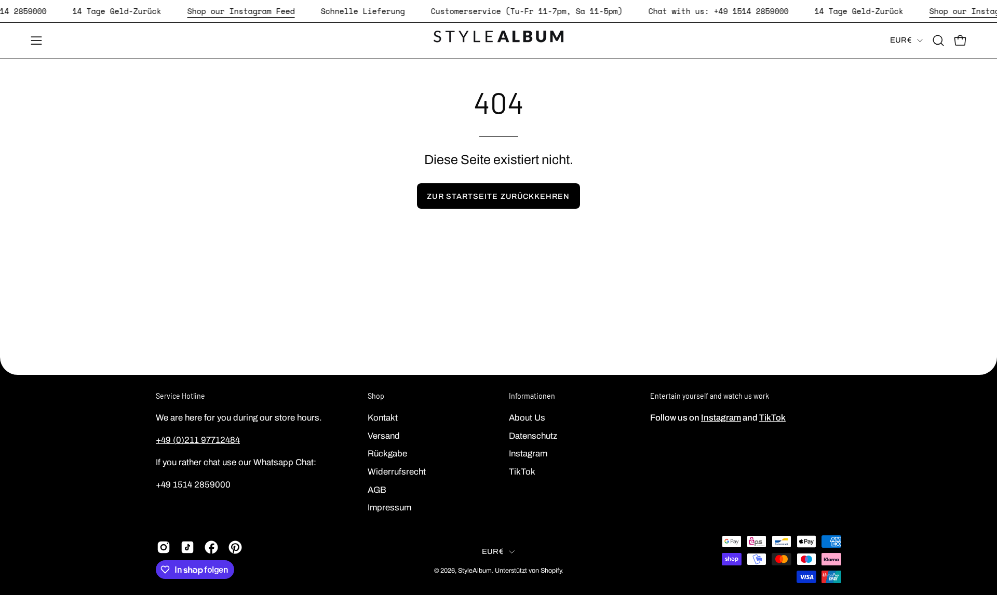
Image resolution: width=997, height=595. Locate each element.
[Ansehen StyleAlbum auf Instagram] (163, 547)
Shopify (551, 570)
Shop (376, 395)
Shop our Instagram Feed (241, 11)
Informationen (532, 395)
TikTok (522, 471)
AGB (377, 489)
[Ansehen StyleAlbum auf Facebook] (211, 547)
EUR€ (901, 40)
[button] (938, 40)
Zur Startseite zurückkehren (498, 196)
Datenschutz (533, 435)
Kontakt (383, 418)
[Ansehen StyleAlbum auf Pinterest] (235, 547)
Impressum (389, 507)
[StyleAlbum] (498, 40)
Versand (384, 435)
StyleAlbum (475, 570)
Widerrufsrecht (397, 471)
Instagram (528, 453)
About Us (527, 418)
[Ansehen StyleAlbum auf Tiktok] (187, 547)
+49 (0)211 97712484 (198, 440)
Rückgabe (387, 453)
